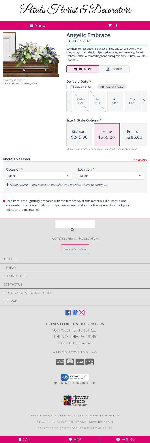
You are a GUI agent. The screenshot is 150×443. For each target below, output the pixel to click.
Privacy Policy (48, 428)
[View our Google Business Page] (75, 314)
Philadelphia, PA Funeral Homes (54, 415)
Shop (40, 25)
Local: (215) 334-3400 (75, 342)
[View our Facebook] (68, 314)
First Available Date (111, 86)
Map (76, 439)
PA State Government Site (95, 421)
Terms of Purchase (76, 428)
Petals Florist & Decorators (75, 10)
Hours (127, 439)
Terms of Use (102, 428)
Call (26, 439)
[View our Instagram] (82, 314)
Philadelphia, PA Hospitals (99, 415)
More (71, 60)
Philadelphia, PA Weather (54, 421)
